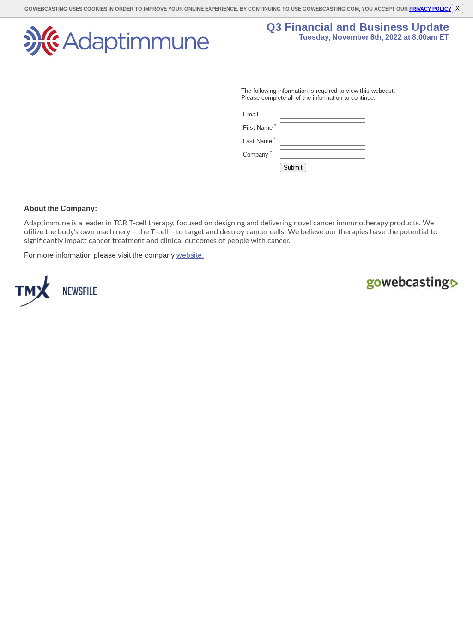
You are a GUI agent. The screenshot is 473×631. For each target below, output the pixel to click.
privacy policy (430, 9)
